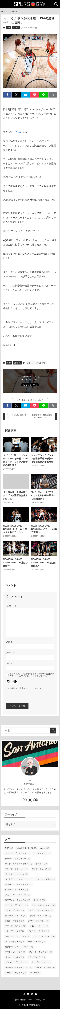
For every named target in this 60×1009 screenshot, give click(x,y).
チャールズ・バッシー (43, 905)
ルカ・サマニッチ (45, 967)
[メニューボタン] (4, 4)
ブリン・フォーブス (15, 952)
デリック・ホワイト (15, 926)
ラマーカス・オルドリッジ (18, 967)
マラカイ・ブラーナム (16, 962)
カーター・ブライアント (17, 853)
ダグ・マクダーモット (16, 905)
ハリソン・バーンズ (44, 936)
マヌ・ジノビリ (36, 957)
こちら (18, 132)
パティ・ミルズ (36, 941)
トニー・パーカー (39, 926)
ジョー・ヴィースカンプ (17, 895)
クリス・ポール (42, 853)
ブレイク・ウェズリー (40, 952)
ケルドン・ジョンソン (36, 363)
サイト (9, 663)
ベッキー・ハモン (14, 957)
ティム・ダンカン (14, 910)
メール (10, 653)
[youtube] (30, 800)
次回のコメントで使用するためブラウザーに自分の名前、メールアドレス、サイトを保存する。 (32, 675)
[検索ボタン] (56, 4)
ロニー (35, 973)
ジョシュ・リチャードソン (18, 884)
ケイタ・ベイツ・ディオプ (18, 864)
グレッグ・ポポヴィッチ (17, 858)
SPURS (16, 28)
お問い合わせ (20, 1000)
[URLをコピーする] (52, 95)
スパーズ (39, 900)
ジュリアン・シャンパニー (18, 879)
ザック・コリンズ (41, 869)
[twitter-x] (25, 800)
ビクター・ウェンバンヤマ (19, 947)
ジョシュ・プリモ (45, 879)
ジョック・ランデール (16, 889)
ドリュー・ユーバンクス (17, 936)
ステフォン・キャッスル (17, 900)
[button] (7, 95)
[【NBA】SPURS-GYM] (30, 4)
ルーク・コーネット (15, 973)
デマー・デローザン (38, 921)
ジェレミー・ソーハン (16, 874)
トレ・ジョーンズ (14, 931)
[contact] (35, 800)
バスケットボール (14, 941)
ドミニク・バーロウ (38, 931)
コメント (11, 606)
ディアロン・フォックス (40, 910)
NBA (8, 28)
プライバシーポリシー (36, 1000)
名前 (9, 642)
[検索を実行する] (53, 730)
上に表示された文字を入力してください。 (24, 688)
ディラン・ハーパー (15, 916)
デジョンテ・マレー (40, 916)
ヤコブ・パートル (41, 962)
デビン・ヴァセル (14, 921)
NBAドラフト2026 (27, 848)
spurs (44, 848)
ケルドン (41, 864)
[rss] (32, 993)
